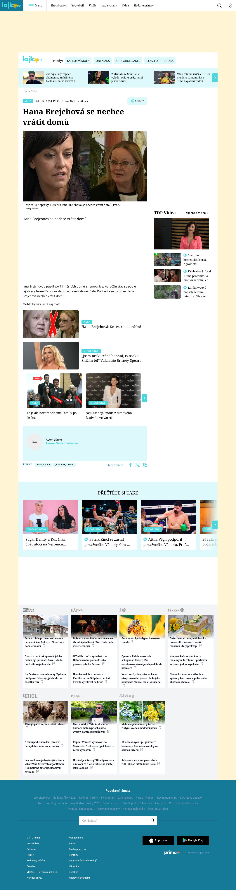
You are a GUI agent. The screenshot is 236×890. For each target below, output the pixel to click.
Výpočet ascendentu (80, 808)
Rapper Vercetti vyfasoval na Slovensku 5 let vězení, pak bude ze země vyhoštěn (93, 746)
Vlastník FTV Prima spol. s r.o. (42, 872)
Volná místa (33, 843)
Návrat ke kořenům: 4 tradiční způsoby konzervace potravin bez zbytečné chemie (189, 678)
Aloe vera (160, 803)
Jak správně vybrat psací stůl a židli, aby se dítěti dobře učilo (139, 762)
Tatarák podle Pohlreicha (136, 803)
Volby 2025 (93, 803)
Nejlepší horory (88, 797)
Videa (125, 5)
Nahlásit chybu (34, 877)
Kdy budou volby (167, 797)
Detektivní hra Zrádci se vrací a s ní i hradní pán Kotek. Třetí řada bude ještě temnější (93, 642)
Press (72, 843)
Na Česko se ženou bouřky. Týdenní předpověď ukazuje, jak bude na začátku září (45, 678)
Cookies (31, 866)
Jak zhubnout (42, 797)
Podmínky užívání (36, 860)
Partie (139, 797)
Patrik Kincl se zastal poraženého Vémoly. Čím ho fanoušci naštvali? (107, 542)
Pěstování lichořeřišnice (184, 803)
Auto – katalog (46, 803)
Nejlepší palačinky (133, 808)
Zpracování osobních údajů (83, 860)
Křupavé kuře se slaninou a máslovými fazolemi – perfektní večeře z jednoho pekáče (188, 660)
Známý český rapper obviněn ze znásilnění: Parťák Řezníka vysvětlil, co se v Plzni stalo (62, 79)
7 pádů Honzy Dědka (71, 803)
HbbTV (30, 854)
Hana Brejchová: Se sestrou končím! (111, 326)
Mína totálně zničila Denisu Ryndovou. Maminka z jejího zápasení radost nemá (193, 79)
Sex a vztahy (109, 5)
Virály (92, 5)
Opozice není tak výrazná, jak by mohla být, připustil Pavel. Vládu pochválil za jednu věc (44, 660)
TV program (108, 797)
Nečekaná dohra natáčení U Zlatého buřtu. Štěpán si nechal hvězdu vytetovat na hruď (91, 678)
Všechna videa (196, 213)
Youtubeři (78, 5)
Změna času (125, 797)
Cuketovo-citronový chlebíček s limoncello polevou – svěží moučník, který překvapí (188, 642)
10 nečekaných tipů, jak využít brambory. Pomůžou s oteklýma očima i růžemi (140, 746)
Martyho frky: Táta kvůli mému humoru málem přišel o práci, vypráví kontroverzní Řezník (90, 728)
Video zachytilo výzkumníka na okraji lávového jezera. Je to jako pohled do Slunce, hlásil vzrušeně (141, 678)
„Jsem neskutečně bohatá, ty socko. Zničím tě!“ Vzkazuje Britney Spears (111, 358)
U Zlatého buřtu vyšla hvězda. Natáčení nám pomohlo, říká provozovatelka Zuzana (90, 660)
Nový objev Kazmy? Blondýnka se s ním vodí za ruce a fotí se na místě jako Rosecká (93, 764)
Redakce (73, 872)
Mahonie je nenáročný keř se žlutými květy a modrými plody (139, 726)
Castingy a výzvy (77, 849)
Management (76, 837)
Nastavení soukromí (79, 877)
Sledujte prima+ (144, 5)
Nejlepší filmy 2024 (64, 797)
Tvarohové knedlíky (108, 808)
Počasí (150, 797)
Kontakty (73, 854)
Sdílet (139, 102)
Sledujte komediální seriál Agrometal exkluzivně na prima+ (195, 263)
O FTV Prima (33, 837)
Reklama (31, 849)
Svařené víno (111, 803)
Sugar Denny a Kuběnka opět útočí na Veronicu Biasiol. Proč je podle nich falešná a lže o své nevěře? (47, 542)
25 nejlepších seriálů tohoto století (45, 724)
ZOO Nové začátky (191, 797)
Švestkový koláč (158, 808)
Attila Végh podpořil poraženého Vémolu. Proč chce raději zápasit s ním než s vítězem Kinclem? (164, 542)
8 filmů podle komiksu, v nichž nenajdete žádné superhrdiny (42, 744)
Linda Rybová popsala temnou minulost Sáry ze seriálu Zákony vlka (196, 294)
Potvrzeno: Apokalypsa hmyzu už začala (141, 640)
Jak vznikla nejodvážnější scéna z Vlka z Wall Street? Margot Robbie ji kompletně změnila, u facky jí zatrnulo (45, 766)
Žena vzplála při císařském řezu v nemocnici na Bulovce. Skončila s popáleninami (44, 642)
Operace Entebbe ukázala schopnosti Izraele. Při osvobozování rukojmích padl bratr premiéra (142, 662)
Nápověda (74, 866)
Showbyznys (59, 5)
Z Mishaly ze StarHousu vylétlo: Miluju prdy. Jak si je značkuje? (127, 77)
